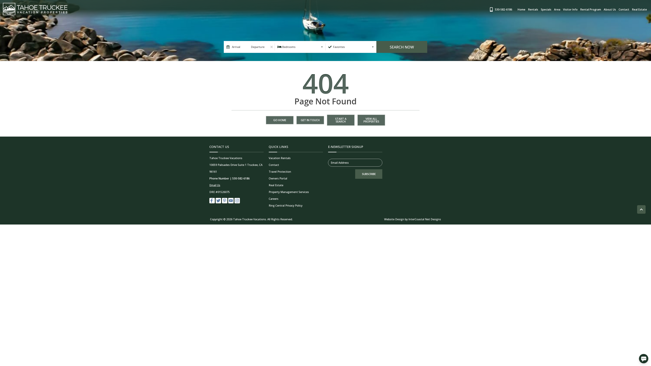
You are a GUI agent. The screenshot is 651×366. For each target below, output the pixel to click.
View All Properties (371, 120)
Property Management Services (289, 192)
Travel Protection (280, 172)
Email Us (214, 185)
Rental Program (590, 9)
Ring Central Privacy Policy (285, 205)
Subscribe (369, 174)
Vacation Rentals (280, 158)
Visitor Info (570, 9)
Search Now (402, 46)
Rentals (533, 9)
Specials (546, 9)
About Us (610, 9)
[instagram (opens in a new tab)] (237, 200)
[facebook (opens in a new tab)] (212, 200)
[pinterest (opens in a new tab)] (224, 200)
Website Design (394, 219)
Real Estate (639, 9)
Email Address (340, 163)
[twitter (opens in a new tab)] (218, 200)
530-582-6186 (241, 178)
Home (521, 9)
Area (557, 9)
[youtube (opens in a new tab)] (231, 200)
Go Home (279, 120)
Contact (624, 9)
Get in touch (310, 120)
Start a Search (341, 120)
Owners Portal (278, 178)
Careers (273, 199)
